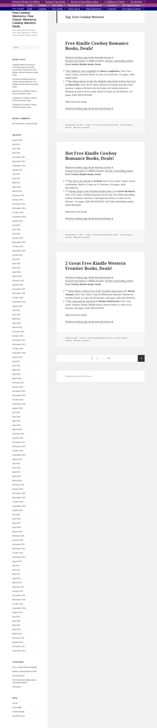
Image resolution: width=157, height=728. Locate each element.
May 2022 (16, 319)
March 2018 (17, 531)
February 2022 (18, 331)
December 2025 (18, 157)
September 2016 (19, 608)
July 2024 (16, 225)
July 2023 (16, 259)
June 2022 (16, 314)
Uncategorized (18, 675)
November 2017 (18, 548)
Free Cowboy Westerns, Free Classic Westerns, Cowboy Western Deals (24, 19)
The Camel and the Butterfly (81, 301)
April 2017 (16, 578)
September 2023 (19, 251)
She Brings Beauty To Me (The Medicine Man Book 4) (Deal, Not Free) (102, 81)
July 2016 (16, 616)
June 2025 (16, 178)
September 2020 (19, 404)
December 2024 (18, 204)
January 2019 (17, 489)
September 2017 (19, 557)
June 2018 (16, 519)
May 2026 (16, 153)
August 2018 (17, 510)
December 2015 (18, 646)
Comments (18, 711)
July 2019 (16, 463)
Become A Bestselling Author (119, 61)
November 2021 (18, 344)
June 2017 (16, 570)
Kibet (89, 125)
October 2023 (17, 246)
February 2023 (18, 280)
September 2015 (19, 650)
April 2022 (16, 323)
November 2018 (18, 497)
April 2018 (16, 527)
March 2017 (17, 582)
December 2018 (18, 493)
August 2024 (17, 221)
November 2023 (18, 242)
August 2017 (17, 561)
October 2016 (17, 604)
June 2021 (16, 365)
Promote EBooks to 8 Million (26, 1)
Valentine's (16, 687)
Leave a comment (83, 127)
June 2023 (16, 263)
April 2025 (16, 187)
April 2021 (16, 374)
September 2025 (19, 165)
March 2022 (17, 327)
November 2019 (18, 446)
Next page (141, 358)
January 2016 (17, 642)
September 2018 (19, 506)
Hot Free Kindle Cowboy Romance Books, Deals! (91, 155)
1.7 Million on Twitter (114, 1)
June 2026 (16, 148)
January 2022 (17, 336)
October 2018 (17, 502)
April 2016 (16, 629)
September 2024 (19, 217)
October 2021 (17, 348)
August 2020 (17, 408)
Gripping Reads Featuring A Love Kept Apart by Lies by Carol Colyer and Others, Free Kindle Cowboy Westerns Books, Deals (25, 70)
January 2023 (17, 285)
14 (109, 358)
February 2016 (18, 638)
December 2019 (18, 442)
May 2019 (16, 472)
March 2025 (17, 191)
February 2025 (18, 195)
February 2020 (18, 434)
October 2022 (17, 297)
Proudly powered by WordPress (78, 376)
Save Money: (18, 5)
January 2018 (17, 540)
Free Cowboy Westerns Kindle (24, 667)
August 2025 (17, 170)
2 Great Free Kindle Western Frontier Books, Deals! (95, 265)
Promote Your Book (74, 61)
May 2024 (16, 234)
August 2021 (17, 357)
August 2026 (17, 140)
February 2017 (18, 587)
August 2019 (17, 459)
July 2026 (16, 144)
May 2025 (16, 182)
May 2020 (16, 421)
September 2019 (19, 455)
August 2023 (17, 255)
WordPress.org (18, 716)
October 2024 (17, 212)
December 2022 (18, 289)
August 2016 (17, 612)
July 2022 (16, 310)
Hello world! (32, 123)
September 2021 (19, 353)
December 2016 (18, 595)
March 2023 (17, 276)
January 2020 (17, 438)
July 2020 (16, 412)
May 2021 (16, 370)
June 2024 (16, 229)
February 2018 (18, 536)
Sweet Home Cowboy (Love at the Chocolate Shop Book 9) (96, 291)
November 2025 (18, 161)
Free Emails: (18, 8)
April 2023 (16, 272)
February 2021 (18, 382)
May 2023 (16, 268)
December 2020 (18, 391)
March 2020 (17, 429)
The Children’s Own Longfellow (81, 71)
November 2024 (18, 208)
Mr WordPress (18, 123)
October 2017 (17, 553)
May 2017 (16, 574)
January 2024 (17, 238)
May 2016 (16, 625)
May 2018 (16, 523)
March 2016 (17, 633)
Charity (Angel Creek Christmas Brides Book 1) (91, 191)
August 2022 (17, 306)
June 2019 (16, 468)
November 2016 (18, 599)
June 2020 (16, 416)
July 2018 (16, 514)
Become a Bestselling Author (85, 1)
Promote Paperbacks (55, 1)
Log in (15, 703)
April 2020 (16, 425)
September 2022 (19, 302)
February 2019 (18, 485)
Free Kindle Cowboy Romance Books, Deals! (97, 45)
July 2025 (16, 174)
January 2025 (17, 199)
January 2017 (17, 591)
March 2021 (17, 378)
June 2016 (16, 621)
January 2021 (17, 387)
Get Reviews (136, 1)
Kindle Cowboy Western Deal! (24, 671)
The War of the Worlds (79, 181)
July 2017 (16, 565)
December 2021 (18, 340)
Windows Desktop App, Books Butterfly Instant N (89, 57)
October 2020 (17, 399)
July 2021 (16, 361)
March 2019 (17, 480)
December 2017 (18, 544)
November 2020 (18, 395)
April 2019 (16, 476)
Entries (17, 707)
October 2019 (17, 451)
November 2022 (18, 293)
